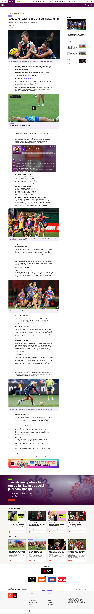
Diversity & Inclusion (32, 600)
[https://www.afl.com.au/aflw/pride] (33, 463)
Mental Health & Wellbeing (33, 602)
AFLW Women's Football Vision (34, 598)
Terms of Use (15, 599)
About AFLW (31, 595)
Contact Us (31, 606)
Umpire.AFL (50, 602)
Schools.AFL (50, 598)
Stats (22, 5)
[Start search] (85, 5)
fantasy (34, 560)
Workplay (30, 604)
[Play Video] (34, 108)
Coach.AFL (50, 600)
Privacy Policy (20, 599)
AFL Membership (51, 604)
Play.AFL (49, 595)
